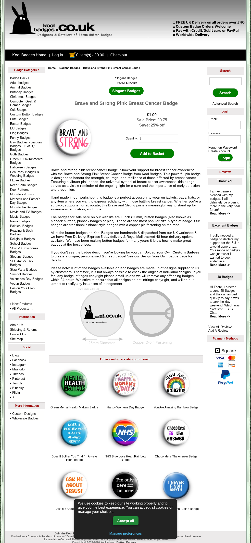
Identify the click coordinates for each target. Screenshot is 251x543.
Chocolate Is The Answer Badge (176, 456)
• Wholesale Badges (24, 418)
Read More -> (220, 213)
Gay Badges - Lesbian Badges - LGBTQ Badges (26, 146)
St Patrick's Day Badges (21, 263)
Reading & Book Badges (21, 232)
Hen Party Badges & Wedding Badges (24, 173)
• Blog (14, 355)
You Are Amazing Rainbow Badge (176, 407)
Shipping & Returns (24, 329)
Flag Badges (19, 133)
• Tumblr (16, 383)
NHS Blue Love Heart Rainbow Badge (125, 458)
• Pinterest (17, 378)
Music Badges (20, 216)
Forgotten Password (222, 147)
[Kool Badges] (125, 45)
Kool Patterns (19, 189)
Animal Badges (21, 87)
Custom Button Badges (26, 114)
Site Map (16, 339)
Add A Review (218, 330)
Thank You (225, 181)
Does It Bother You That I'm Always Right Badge (74, 458)
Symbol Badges (21, 274)
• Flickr (15, 392)
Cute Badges (19, 119)
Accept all (125, 521)
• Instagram (18, 364)
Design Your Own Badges (22, 290)
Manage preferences (125, 533)
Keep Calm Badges (24, 185)
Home (52, 67)
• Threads (17, 374)
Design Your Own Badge (159, 256)
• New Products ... (23, 304)
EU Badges (18, 128)
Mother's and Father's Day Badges (25, 200)
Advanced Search (225, 103)
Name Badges (20, 221)
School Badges (21, 243)
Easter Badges (20, 124)
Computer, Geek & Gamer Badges (23, 103)
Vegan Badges (20, 283)
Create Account (219, 151)
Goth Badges (19, 154)
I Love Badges (20, 180)
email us (121, 276)
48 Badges (225, 277)
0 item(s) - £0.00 (90, 55)
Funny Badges (20, 137)
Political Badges (21, 226)
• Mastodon (18, 369)
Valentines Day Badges (26, 279)
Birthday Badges (22, 92)
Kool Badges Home (29, 55)
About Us (16, 325)
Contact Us (18, 334)
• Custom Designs (23, 414)
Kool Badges (103, 233)
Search (225, 71)
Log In (57, 55)
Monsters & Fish (22, 194)
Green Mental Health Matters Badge (74, 407)
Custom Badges (186, 252)
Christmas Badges (23, 97)
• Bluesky (17, 388)
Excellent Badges (225, 225)
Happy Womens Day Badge (125, 407)
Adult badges (19, 83)
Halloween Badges (23, 167)
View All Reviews (220, 327)
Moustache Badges (24, 207)
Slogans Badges (69, 67)
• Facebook (18, 360)
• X (12, 397)
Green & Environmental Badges (26, 160)
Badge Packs (19, 78)
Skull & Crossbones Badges (24, 250)
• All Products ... (21, 308)
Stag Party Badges (23, 269)
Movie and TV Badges (26, 212)
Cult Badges (18, 110)
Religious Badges (22, 239)
